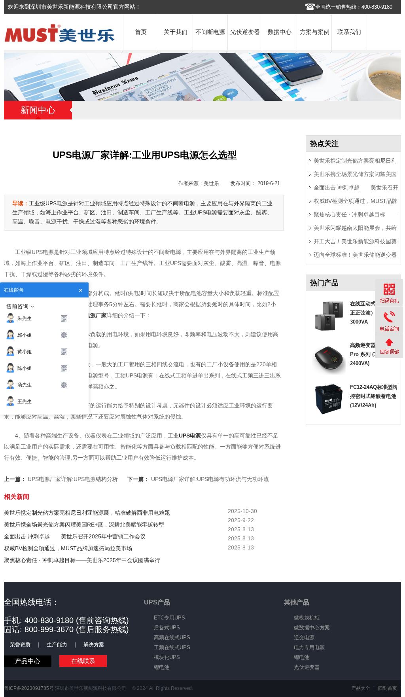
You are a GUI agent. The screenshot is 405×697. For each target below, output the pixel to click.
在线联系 (83, 660)
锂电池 (161, 667)
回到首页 (387, 688)
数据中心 (279, 31)
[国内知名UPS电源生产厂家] (59, 41)
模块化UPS (167, 657)
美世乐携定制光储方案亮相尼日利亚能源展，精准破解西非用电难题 (87, 512)
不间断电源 (210, 31)
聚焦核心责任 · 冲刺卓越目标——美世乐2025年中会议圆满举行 (82, 560)
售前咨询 (17, 306)
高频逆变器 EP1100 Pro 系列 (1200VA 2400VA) (372, 354)
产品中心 (27, 661)
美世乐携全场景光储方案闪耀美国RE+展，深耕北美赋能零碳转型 (84, 524)
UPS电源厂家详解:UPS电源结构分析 (73, 479)
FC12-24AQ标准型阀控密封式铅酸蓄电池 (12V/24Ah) (373, 396)
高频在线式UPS (172, 637)
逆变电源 (304, 637)
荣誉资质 (20, 645)
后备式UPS (167, 628)
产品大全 (360, 688)
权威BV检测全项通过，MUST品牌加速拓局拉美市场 (68, 548)
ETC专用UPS (169, 618)
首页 (141, 31)
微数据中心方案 (312, 628)
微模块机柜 (307, 618)
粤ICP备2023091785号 (29, 688)
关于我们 (175, 31)
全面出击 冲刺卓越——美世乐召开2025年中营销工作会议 (75, 536)
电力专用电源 (309, 647)
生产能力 (57, 645)
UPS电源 (190, 435)
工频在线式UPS (172, 647)
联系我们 (349, 31)
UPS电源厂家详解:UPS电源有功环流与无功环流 (210, 479)
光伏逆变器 (245, 31)
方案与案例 (314, 31)
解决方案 (93, 645)
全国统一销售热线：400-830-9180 (353, 7)
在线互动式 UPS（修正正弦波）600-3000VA (374, 313)
